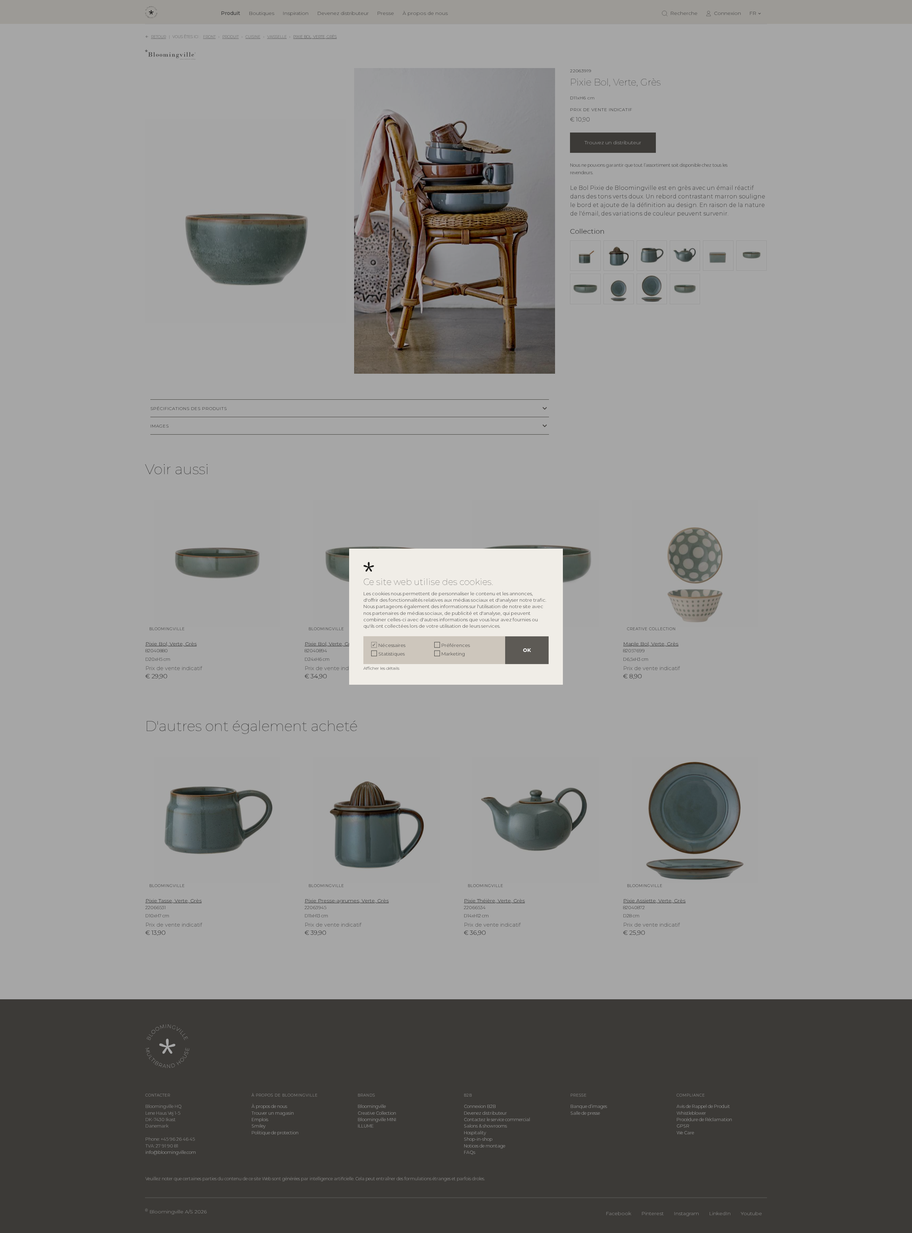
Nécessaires (391, 645)
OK (527, 650)
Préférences (455, 645)
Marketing (453, 654)
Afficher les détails (381, 668)
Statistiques (391, 654)
